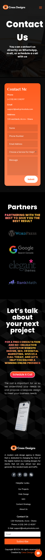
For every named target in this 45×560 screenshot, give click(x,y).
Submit (31, 179)
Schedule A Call (22, 374)
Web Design (23, 494)
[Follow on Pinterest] (19, 474)
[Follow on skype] (31, 474)
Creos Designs (27, 552)
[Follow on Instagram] (25, 474)
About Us (24, 509)
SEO (23, 499)
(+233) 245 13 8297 (15, 99)
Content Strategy (23, 504)
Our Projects (23, 489)
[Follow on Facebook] (14, 474)
